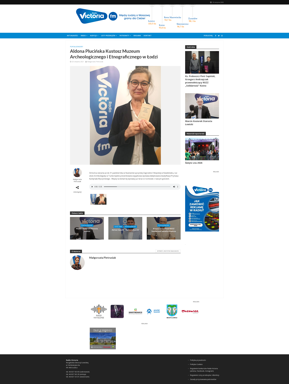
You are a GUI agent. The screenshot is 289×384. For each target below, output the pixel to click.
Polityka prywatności (198, 360)
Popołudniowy (76, 47)
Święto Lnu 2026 (193, 162)
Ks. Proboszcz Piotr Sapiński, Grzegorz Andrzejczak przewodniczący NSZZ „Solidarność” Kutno (200, 81)
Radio (83, 35)
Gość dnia (118, 227)
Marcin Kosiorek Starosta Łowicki (87, 229)
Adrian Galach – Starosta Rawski (125, 230)
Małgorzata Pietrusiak (95, 62)
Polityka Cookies (196, 364)
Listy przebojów (108, 35)
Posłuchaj (208, 35)
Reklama (137, 35)
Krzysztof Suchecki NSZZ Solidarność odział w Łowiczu (163, 229)
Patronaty (124, 35)
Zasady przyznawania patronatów (203, 379)
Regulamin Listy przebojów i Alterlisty (204, 375)
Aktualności (72, 35)
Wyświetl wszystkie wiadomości (168, 251)
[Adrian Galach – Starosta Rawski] (125, 228)
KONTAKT (147, 35)
